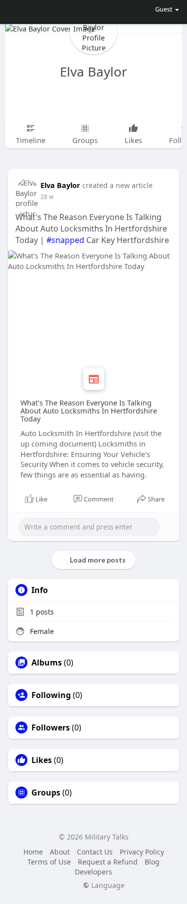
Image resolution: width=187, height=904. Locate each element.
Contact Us (95, 851)
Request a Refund (108, 861)
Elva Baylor (93, 71)
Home (33, 851)
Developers (93, 871)
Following (51, 695)
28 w (46, 196)
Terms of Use (49, 861)
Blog (152, 861)
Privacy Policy (142, 851)
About (60, 851)
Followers (50, 728)
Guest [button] (164, 9)
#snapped (65, 240)
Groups (45, 792)
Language (107, 885)
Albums (46, 662)
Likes (41, 760)
